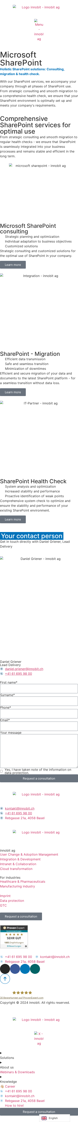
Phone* (5, 707)
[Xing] (35, 969)
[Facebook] (15, 969)
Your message (10, 732)
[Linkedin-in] (25, 969)
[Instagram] (5, 969)
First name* (8, 682)
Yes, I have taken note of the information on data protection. (38, 771)
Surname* (7, 694)
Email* (5, 720)
